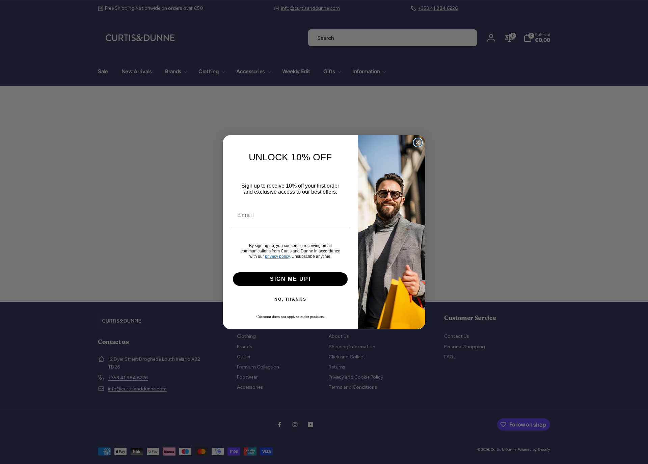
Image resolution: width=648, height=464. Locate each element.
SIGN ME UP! (290, 278)
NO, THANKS (290, 299)
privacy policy (277, 256)
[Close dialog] (418, 142)
